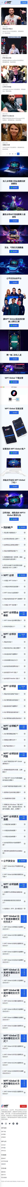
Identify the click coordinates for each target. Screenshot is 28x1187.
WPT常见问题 (4, 1161)
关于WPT (3, 1145)
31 (15, 154)
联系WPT (3, 1158)
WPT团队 (3, 1147)
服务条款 (3, 1172)
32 (18, 153)
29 (9, 154)
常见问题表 (4, 1177)
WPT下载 (3, 1131)
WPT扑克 (3, 1150)
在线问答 (3, 1164)
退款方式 (3, 1174)
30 (12, 154)
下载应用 (24, 2)
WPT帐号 (3, 1137)
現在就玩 (14, 188)
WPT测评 (3, 1134)
